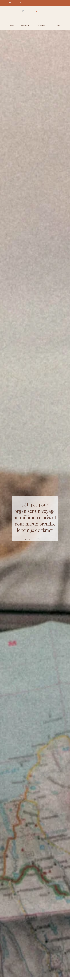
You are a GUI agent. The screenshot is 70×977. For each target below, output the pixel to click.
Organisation (42, 25)
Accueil (11, 25)
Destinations (25, 25)
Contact (58, 25)
